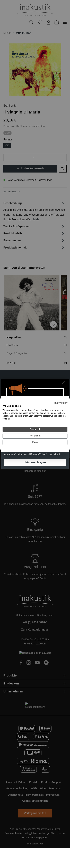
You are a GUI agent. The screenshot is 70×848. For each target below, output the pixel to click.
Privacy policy (60, 403)
